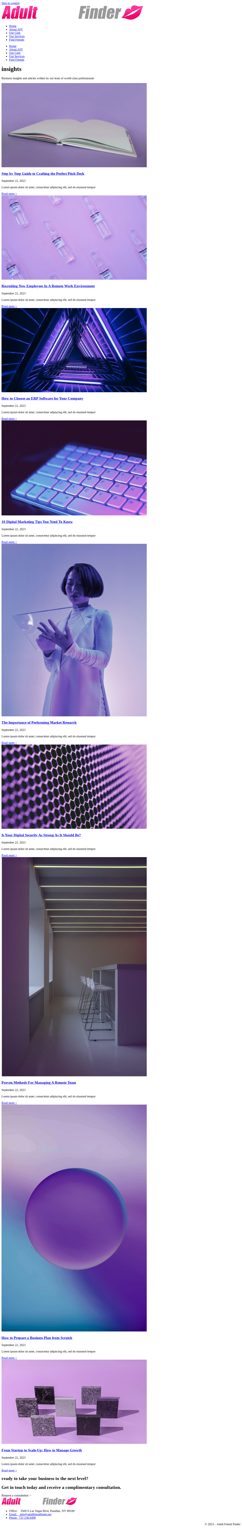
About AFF (16, 29)
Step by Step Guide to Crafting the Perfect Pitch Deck (43, 174)
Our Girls (14, 32)
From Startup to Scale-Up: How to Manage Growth (42, 1450)
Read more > (9, 193)
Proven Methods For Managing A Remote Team (39, 1083)
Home (12, 26)
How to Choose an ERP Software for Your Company (42, 398)
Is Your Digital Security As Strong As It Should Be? (41, 835)
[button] (16, 1495)
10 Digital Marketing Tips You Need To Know (37, 522)
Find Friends (16, 39)
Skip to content (10, 3)
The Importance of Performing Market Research (39, 722)
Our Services (17, 36)
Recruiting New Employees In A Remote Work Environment (48, 286)
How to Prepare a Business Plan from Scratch (37, 1338)
